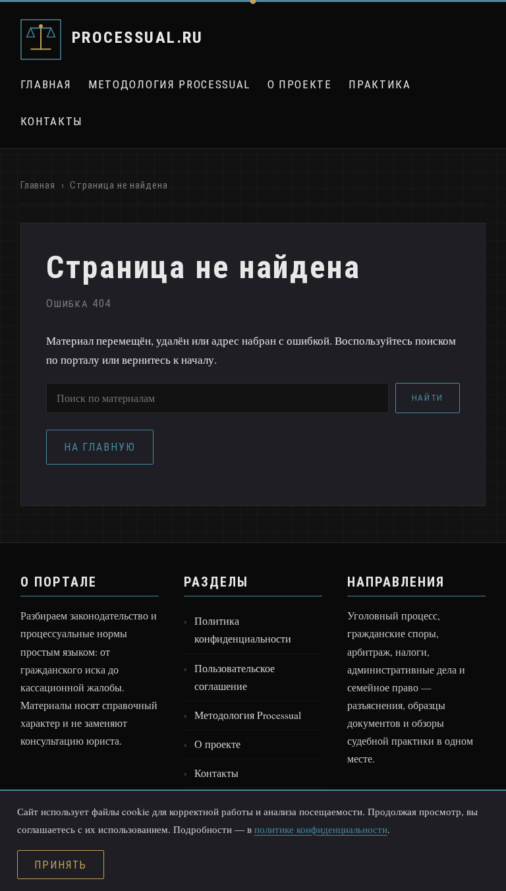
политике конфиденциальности (320, 829)
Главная (46, 84)
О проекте (299, 84)
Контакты (51, 121)
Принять (60, 865)
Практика (379, 84)
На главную (100, 447)
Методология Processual (169, 84)
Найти (427, 398)
